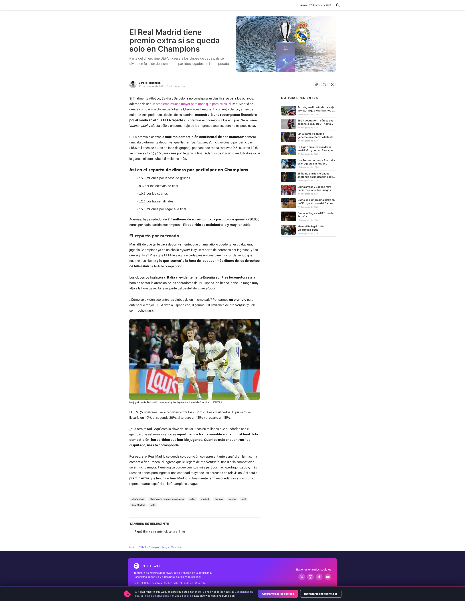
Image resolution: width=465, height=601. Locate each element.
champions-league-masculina (167, 499)
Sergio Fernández (150, 82)
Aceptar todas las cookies (278, 593)
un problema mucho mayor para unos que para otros (189, 104)
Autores (188, 583)
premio (219, 499)
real (243, 499)
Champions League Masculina (165, 547)
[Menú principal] (127, 5)
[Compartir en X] (332, 84)
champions (138, 499)
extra (192, 499)
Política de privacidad (156, 595)
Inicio (132, 547)
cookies (188, 595)
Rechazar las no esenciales (320, 593)
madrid (205, 499)
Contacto (200, 583)
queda (232, 499)
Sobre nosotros (153, 583)
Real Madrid (138, 504)
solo (152, 504)
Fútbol (142, 547)
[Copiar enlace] (316, 84)
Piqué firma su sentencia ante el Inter (159, 531)
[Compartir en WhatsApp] (324, 84)
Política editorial (173, 583)
